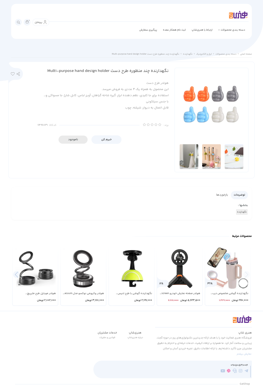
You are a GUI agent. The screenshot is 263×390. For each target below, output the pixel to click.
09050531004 (239, 365)
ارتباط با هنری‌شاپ (202, 30)
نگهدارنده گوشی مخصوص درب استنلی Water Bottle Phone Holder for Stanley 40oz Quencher (228, 294)
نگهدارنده (188, 54)
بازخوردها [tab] (222, 195)
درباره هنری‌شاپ (135, 337)
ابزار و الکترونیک (204, 54)
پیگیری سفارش (148, 30)
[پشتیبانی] (234, 371)
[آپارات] (228, 371)
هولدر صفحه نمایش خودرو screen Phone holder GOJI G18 (181, 294)
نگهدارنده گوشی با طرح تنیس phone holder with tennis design (133, 294)
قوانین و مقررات (107, 337)
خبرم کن (106, 139)
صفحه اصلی (246, 54)
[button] (16, 274)
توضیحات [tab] (239, 195)
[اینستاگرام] (240, 371)
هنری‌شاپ (135, 333)
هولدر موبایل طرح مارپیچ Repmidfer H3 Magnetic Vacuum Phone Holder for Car (37, 294)
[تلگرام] (246, 371)
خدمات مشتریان (107, 333)
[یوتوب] (222, 371)
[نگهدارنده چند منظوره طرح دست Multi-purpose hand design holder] (203, 321)
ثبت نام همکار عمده (174, 30)
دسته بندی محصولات (233, 30)
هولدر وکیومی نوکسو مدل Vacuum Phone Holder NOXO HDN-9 (83, 294)
